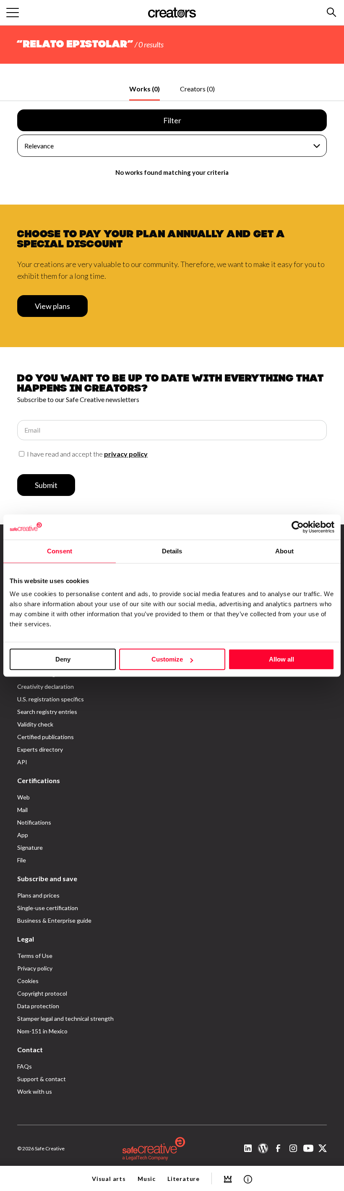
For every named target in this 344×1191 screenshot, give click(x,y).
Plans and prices (38, 895)
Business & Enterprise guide (54, 920)
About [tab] (284, 551)
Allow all (281, 659)
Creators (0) (197, 89)
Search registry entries (47, 711)
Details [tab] (172, 551)
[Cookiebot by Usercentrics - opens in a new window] (297, 527)
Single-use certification (47, 907)
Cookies (28, 980)
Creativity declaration (45, 686)
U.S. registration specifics (50, 699)
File (21, 860)
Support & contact (41, 1078)
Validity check (35, 724)
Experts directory (40, 749)
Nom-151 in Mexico (42, 1031)
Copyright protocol (42, 993)
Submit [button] (46, 485)
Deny (62, 659)
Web (23, 797)
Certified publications (45, 736)
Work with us (34, 1091)
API (22, 761)
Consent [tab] (59, 551)
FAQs (24, 1066)
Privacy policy (34, 968)
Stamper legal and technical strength (65, 1018)
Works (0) (144, 89)
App (22, 834)
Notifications (34, 822)
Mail (22, 809)
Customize (167, 659)
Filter (172, 120)
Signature (30, 847)
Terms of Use (34, 955)
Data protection (38, 1005)
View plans (52, 306)
